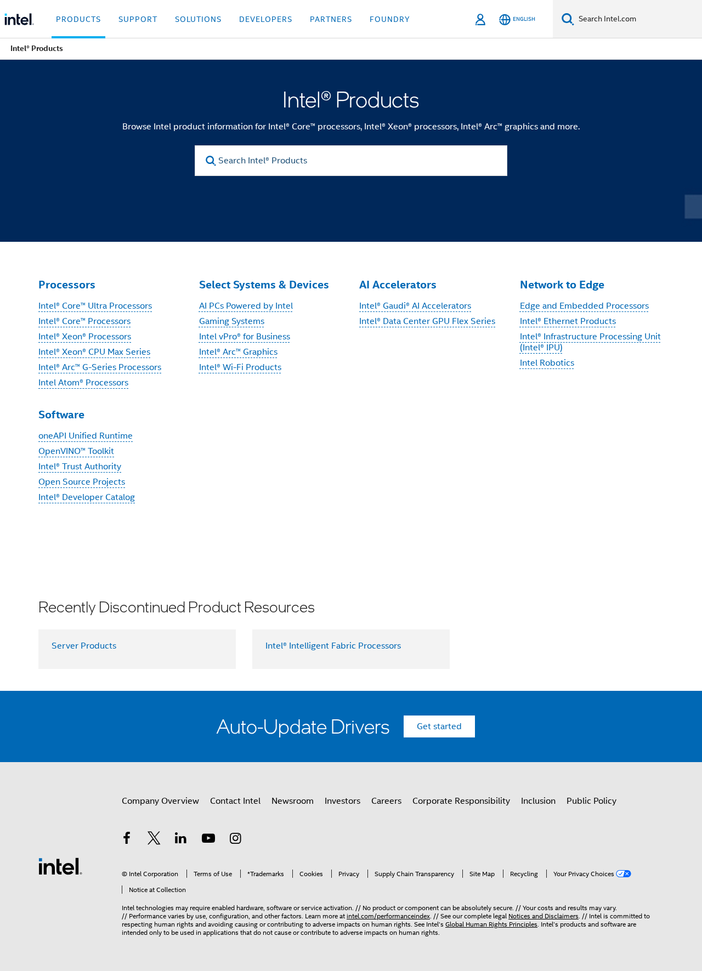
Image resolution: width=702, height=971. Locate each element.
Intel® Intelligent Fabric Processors (333, 645)
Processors (66, 284)
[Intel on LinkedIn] (181, 840)
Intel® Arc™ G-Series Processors (99, 367)
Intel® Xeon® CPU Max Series (94, 352)
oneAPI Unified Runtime (85, 435)
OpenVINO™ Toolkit (76, 451)
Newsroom (292, 801)
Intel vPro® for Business (244, 336)
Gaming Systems (231, 321)
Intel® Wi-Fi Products (240, 367)
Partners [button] (331, 19)
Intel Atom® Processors (83, 382)
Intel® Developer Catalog (86, 497)
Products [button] (78, 19)
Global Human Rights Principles (491, 924)
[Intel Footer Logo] (60, 865)
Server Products (84, 645)
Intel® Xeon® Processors (84, 336)
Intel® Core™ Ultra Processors (95, 305)
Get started (439, 726)
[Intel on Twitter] (154, 840)
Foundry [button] (390, 19)
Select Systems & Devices (264, 284)
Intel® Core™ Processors (84, 321)
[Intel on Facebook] (126, 840)
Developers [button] (265, 19)
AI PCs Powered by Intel (246, 305)
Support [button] (137, 19)
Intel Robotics (547, 362)
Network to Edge (562, 284)
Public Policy (591, 801)
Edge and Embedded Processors (584, 305)
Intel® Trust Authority (79, 466)
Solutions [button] (198, 19)
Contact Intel (235, 801)
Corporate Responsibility (461, 801)
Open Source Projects (81, 481)
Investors (342, 801)
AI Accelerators (398, 284)
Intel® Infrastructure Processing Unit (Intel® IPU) (590, 342)
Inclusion (538, 801)
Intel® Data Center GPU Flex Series (427, 321)
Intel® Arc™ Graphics (238, 352)
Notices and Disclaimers (543, 916)
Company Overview (160, 801)
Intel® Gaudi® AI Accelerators (415, 305)
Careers (386, 801)
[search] (210, 161)
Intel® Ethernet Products (568, 321)
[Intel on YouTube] (208, 840)
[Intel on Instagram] (235, 840)
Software (61, 414)
